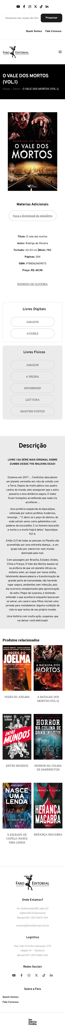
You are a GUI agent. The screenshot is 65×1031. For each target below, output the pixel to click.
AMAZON (32, 322)
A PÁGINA (32, 376)
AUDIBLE (32, 333)
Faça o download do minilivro (32, 215)
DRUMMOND (32, 388)
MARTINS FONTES (32, 411)
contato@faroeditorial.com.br (32, 925)
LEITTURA (32, 399)
